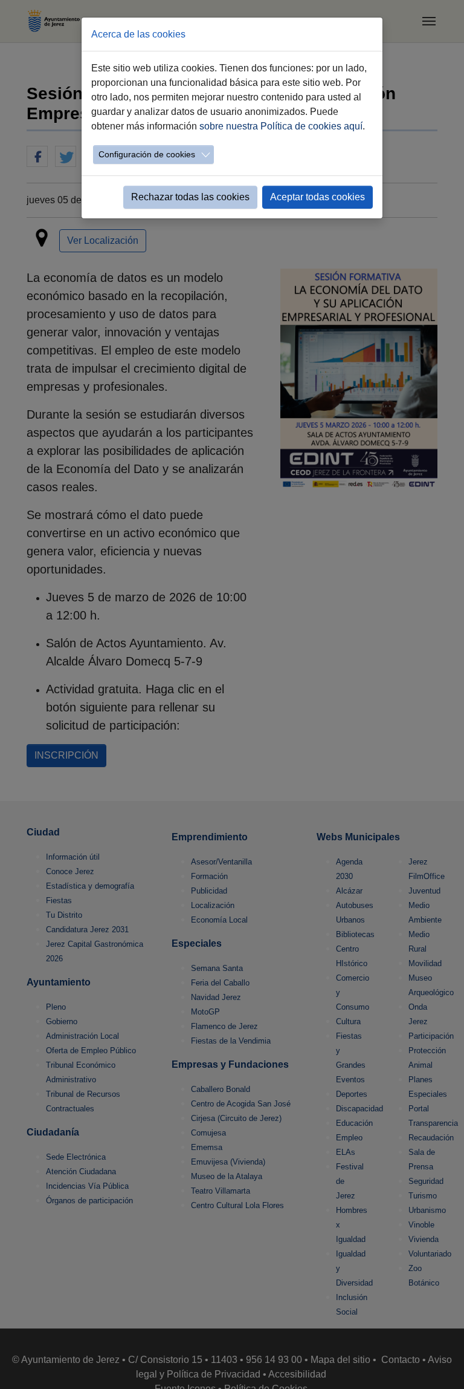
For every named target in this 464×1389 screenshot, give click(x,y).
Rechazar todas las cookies (190, 197)
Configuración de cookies (146, 154)
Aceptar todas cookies (317, 197)
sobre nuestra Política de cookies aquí (280, 126)
